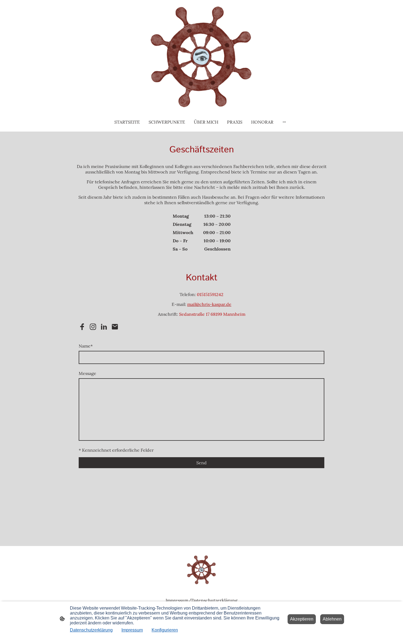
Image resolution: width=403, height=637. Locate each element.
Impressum (132, 630)
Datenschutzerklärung (91, 630)
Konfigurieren (165, 630)
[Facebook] (82, 326)
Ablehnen (332, 619)
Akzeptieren (301, 619)
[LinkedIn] (104, 326)
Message (87, 373)
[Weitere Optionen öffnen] (284, 122)
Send (201, 462)
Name (86, 346)
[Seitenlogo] (201, 56)
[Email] (115, 326)
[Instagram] (93, 326)
